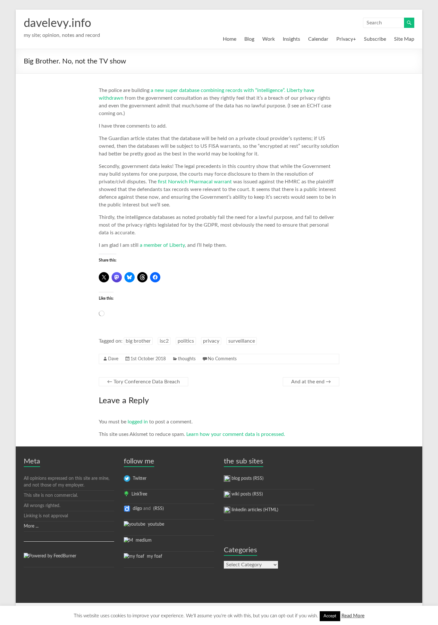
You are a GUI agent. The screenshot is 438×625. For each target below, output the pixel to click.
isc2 (164, 341)
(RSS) (158, 508)
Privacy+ (346, 39)
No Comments (222, 359)
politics (186, 341)
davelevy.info (57, 23)
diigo (136, 508)
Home (229, 39)
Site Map (404, 39)
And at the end (311, 381)
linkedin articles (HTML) (254, 510)
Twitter (138, 478)
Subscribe (375, 39)
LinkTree (138, 494)
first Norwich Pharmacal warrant (195, 181)
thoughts (187, 359)
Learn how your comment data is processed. (235, 434)
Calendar (318, 39)
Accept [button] (330, 616)
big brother (138, 341)
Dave (113, 359)
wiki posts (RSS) (246, 494)
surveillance (241, 341)
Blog (249, 39)
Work (268, 39)
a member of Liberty (162, 245)
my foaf (153, 556)
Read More (353, 615)
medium (142, 540)
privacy (211, 341)
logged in (138, 421)
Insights (291, 39)
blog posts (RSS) (247, 478)
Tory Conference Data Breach (143, 381)
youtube (154, 524)
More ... (31, 526)
